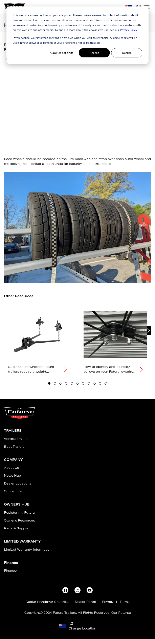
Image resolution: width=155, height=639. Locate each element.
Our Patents (121, 613)
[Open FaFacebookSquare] (65, 590)
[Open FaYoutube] (90, 590)
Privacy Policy (128, 30)
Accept (94, 52)
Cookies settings (61, 52)
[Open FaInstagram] (77, 590)
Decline (127, 52)
